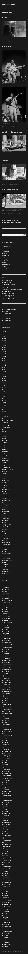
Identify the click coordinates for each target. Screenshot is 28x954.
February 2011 (7, 922)
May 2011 (5, 917)
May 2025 (6, 611)
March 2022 (6, 680)
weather (5, 569)
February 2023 (7, 660)
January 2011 (6, 924)
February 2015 (7, 835)
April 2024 (6, 635)
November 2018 (7, 753)
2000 (4, 385)
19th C (5, 384)
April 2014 (6, 853)
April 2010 (6, 940)
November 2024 (7, 622)
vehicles (5, 564)
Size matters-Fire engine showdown (12, 289)
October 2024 (6, 624)
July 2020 (5, 717)
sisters (5, 536)
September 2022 (7, 669)
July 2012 (5, 891)
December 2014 (7, 839)
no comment (6, 504)
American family (10, 190)
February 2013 (7, 879)
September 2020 (7, 713)
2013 (4, 407)
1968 (4, 333)
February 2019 (7, 747)
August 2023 (6, 649)
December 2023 (7, 642)
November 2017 (7, 775)
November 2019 (7, 731)
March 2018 (6, 768)
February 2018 (7, 769)
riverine (5, 529)
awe (4, 435)
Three (5, 551)
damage (5, 455)
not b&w (5, 506)
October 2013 (6, 864)
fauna (4, 475)
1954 (4, 331)
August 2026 (6, 584)
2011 (4, 404)
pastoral (5, 515)
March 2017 (6, 789)
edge (4, 465)
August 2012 (6, 889)
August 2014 (6, 846)
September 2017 (7, 778)
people (11, 184)
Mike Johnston (7, 320)
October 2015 (6, 820)
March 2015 (6, 833)
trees (4, 557)
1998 (4, 380)
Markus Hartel (7, 316)
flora (4, 482)
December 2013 (7, 860)
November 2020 (7, 709)
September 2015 (7, 822)
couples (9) (6, 262)
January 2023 (6, 662)
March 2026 (6, 593)
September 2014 (7, 844)
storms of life (6, 542)
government (6, 489)
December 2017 (7, 773)
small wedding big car (12, 132)
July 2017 (5, 782)
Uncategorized (7, 558)
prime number (7, 524)
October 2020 (6, 711)
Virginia (5, 566)
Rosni (4, 533)
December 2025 (7, 598)
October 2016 (6, 798)
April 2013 (6, 875)
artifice (5, 433)
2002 (4, 389)
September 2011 (7, 910)
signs (4, 535)
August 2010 (6, 933)
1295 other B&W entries (9, 309)
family (5, 471)
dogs (4, 462)
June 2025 (6, 609)
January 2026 (6, 596)
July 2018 (5, 760)
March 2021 (6, 702)
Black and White (8, 4)
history (5, 493)
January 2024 (6, 640)
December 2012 (7, 882)
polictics (5, 520)
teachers (5, 546)
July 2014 (5, 848)
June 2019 (6, 740)
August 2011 (6, 911)
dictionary (6, 460)
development (6, 269)
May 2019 (5, 742)
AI (4, 418)
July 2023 (5, 651)
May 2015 (5, 829)
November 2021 (7, 687)
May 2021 (5, 698)
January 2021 (6, 706)
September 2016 (7, 800)
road (14, 41)
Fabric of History (7, 282)
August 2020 (6, 715)
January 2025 (6, 618)
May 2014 (5, 851)
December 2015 (7, 817)
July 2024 (5, 629)
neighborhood (7, 500)
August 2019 (6, 737)
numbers (5, 507)
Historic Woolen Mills (9, 284)
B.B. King (6, 46)
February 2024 (7, 638)
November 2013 (7, 862)
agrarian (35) (6, 246)
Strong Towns (7, 291)
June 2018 (5, 762)
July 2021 (5, 695)
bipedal (5, 257)
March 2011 (6, 920)
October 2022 (6, 667)
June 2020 (6, 718)
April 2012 (6, 897)
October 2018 (6, 755)
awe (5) (5, 253)
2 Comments (22, 213)
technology (6, 547)
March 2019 (6, 746)
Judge (5, 160)
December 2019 (7, 729)
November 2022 (7, 666)
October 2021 (6, 689)
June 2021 (5, 697)
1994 (4, 374)
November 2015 (7, 818)
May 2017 (5, 786)
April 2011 (5, 919)
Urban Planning (7, 560)
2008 (4, 398)
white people (6, 571)
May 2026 (6, 589)
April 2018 (6, 766)
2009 (4, 400)
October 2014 (6, 842)
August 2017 (6, 780)
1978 (4, 351)
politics (5, 522)
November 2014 (7, 840)
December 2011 (7, 904)
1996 (4, 376)
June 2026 (6, 587)
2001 (4, 387)
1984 (4, 362)
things (5, 549)
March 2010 (6, 942)
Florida (5, 484)
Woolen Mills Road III (9, 298)
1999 (4, 382)
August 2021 (6, 693)
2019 (4, 411)
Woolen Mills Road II (8, 297)
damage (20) (6, 268)
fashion (5, 473)
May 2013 (5, 873)
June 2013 (5, 871)
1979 (4, 353)
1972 (4, 340)
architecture (6, 427)
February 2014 (7, 857)
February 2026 (7, 595)
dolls (4, 464)
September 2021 (7, 691)
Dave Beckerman (7, 315)
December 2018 (7, 751)
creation (5, 451)
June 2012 (5, 893)
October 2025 (6, 602)
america (5, 422)
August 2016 (6, 802)
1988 (4, 369)
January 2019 (6, 749)
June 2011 (5, 915)
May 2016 (5, 808)
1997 (4, 378)
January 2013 (6, 880)
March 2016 (6, 811)
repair (5, 527)
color (4, 447)
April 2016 (6, 809)
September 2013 (7, 866)
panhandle (6, 511)
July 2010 (5, 935)
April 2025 (6, 613)
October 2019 (6, 733)
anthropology (7, 425)
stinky (5, 540)
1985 (4, 364)
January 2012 (6, 902)
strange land (6, 544)
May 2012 (5, 895)
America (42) (6, 248)
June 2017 (5, 784)
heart (4, 491)
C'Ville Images (7, 313)
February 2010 (7, 944)
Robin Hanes (6, 287)
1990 (4, 371)
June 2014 (5, 849)
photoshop (6, 518)
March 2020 (6, 724)
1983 (4, 360)
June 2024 (6, 631)
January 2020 (6, 727)
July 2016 (5, 804)
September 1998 (7, 946)
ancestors (5, 424)
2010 (4, 402)
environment (6, 467)
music (12, 126)
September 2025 (7, 604)
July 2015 (5, 826)
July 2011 (5, 913)
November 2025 (7, 600)
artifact (5, 431)
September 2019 (7, 735)
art (10, 126)
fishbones (6, 480)
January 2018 (6, 771)
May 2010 (5, 939)
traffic (5, 555)
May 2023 (5, 655)
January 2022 (6, 684)
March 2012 (6, 899)
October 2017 (6, 777)
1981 (4, 356)
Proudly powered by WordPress (16, 951)
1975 (4, 345)
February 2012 (7, 900)
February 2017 (7, 791)
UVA (4, 562)
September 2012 (7, 888)
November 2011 (7, 906)
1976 (4, 347)
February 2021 (7, 704)
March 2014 (6, 855)
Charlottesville (7, 444)
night (4, 502)
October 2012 (6, 886)
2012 (4, 405)
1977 (4, 349)
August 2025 (6, 605)
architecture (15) (7, 249)
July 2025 (5, 607)
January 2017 (6, 793)
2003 (4, 391)
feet (4, 478)
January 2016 (6, 815)
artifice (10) (6, 251)
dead (4, 456)
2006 (4, 396)
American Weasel (7, 280)
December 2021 (7, 686)
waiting (5, 567)
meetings (5, 495)
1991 (4, 373)
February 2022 (7, 682)
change (5, 442)
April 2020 (6, 722)
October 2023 (6, 646)
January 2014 (6, 859)
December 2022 (7, 664)
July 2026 (5, 585)
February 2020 (7, 726)
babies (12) (6, 255)
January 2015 (6, 837)
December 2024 (7, 620)
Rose (4, 18)
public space (6, 526)
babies (5, 436)
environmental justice (9, 469)
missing (5, 496)
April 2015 (6, 831)
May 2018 (5, 764)
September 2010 (7, 931)
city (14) (5, 260)
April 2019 (6, 744)
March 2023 (6, 658)
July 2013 (5, 869)
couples (5, 449)
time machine (13, 154)
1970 (4, 336)
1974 (4, 344)
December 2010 (7, 926)
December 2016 (7, 795)
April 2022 (6, 678)
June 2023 (6, 653)
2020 (4, 413)
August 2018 (6, 758)
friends (11, 41)
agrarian (5, 416)
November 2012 (7, 884)
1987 (4, 367)
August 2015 (6, 824)
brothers (5, 440)
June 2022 (6, 675)
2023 (4, 415)
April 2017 (6, 788)
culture (5, 266)
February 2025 (7, 616)
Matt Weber (6, 318)
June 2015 (5, 828)
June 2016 (6, 806)
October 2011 (6, 908)
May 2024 (6, 633)
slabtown (5, 538)
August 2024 (6, 627)
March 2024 (6, 636)
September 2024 (7, 626)
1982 (4, 358)
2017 (4, 409)
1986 (4, 365)
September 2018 (7, 757)
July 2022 (5, 673)
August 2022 (6, 671)
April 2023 (6, 656)
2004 (4, 393)
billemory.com (7, 311)
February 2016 (7, 813)
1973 (4, 342)
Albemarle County (8, 420)
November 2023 (7, 644)
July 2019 (5, 738)
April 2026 (6, 591)
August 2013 (6, 868)
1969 (4, 334)
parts (4, 513)
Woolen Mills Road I (8, 295)
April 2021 (6, 700)
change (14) (6, 259)
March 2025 (6, 615)
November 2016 (7, 797)
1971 (8, 41)
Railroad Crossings (8, 286)
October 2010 (6, 930)
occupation (6, 509)
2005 (4, 395)
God (4, 487)
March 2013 (6, 877)
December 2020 (7, 707)
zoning (5, 573)
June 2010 (5, 937)
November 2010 (7, 928)
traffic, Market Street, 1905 (10, 293)
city (4, 445)
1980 (4, 354)
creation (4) (6, 264)
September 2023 (7, 647)
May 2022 (6, 676)
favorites (5, 476)
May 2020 (6, 720)
